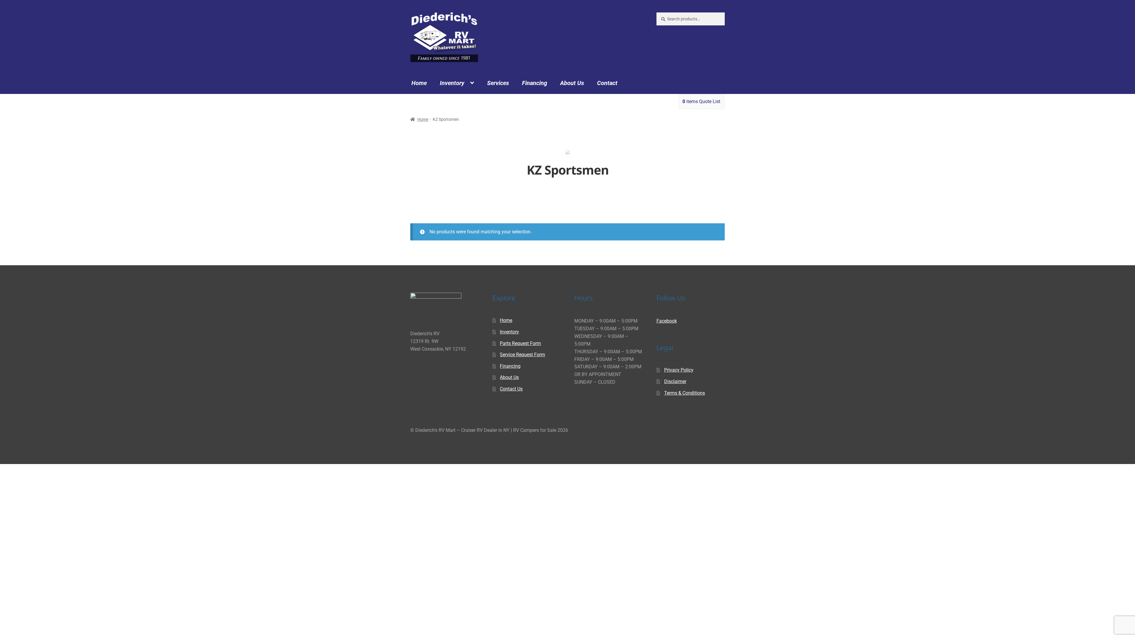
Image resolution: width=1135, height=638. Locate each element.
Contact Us (511, 389)
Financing (534, 83)
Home (419, 83)
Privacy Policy (678, 370)
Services (498, 83)
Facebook (666, 321)
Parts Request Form (520, 343)
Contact (607, 83)
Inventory (452, 83)
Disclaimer (675, 381)
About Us (572, 83)
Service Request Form (522, 354)
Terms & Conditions (684, 393)
